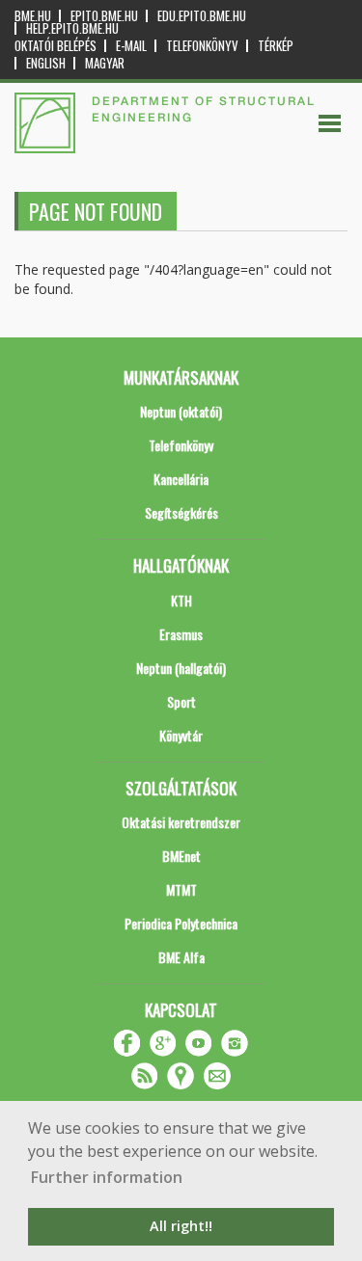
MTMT (181, 889)
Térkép (275, 46)
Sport (181, 701)
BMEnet (181, 855)
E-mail (131, 46)
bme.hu (32, 16)
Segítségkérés (181, 512)
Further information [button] (106, 1177)
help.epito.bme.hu (72, 28)
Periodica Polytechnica (181, 923)
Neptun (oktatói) (181, 411)
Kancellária (181, 479)
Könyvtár (181, 735)
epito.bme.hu (104, 16)
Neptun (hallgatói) (181, 667)
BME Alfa (181, 957)
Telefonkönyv (202, 46)
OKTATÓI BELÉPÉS (55, 46)
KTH (181, 600)
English (46, 63)
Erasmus (181, 634)
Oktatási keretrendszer (181, 822)
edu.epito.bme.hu (201, 16)
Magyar (105, 63)
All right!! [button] (181, 1226)
